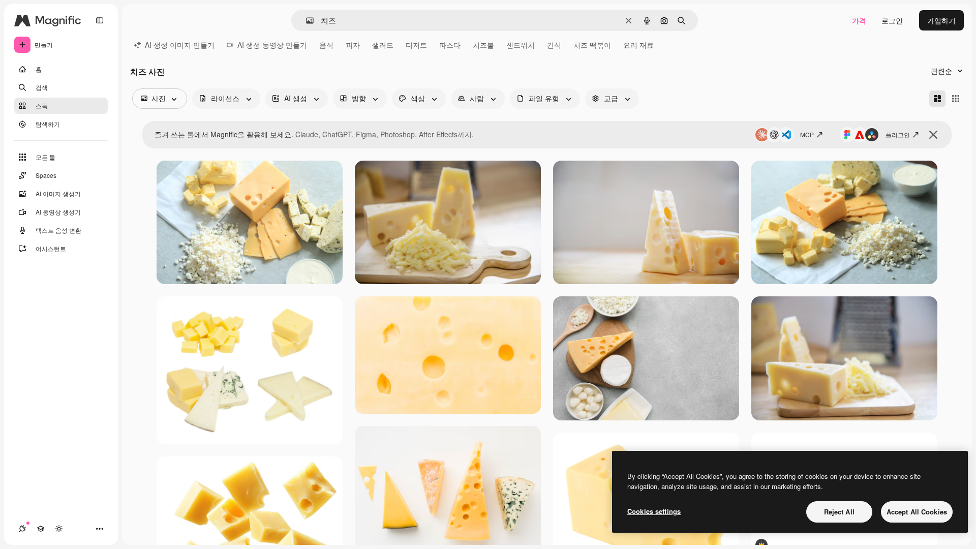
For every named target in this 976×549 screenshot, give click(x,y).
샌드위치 (520, 45)
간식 (554, 45)
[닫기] (933, 135)
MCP (807, 134)
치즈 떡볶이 (592, 45)
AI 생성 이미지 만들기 (180, 45)
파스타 (450, 45)
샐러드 (382, 45)
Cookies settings (654, 511)
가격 (859, 20)
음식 (326, 45)
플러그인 (898, 134)
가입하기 (941, 20)
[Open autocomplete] (306, 20)
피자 (353, 45)
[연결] (22, 529)
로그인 (892, 20)
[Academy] (41, 529)
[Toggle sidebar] (100, 20)
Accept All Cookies (917, 511)
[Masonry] (937, 98)
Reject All (839, 511)
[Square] (956, 98)
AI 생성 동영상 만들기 (272, 45)
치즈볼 (483, 45)
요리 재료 (638, 45)
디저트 (416, 45)
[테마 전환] (59, 529)
